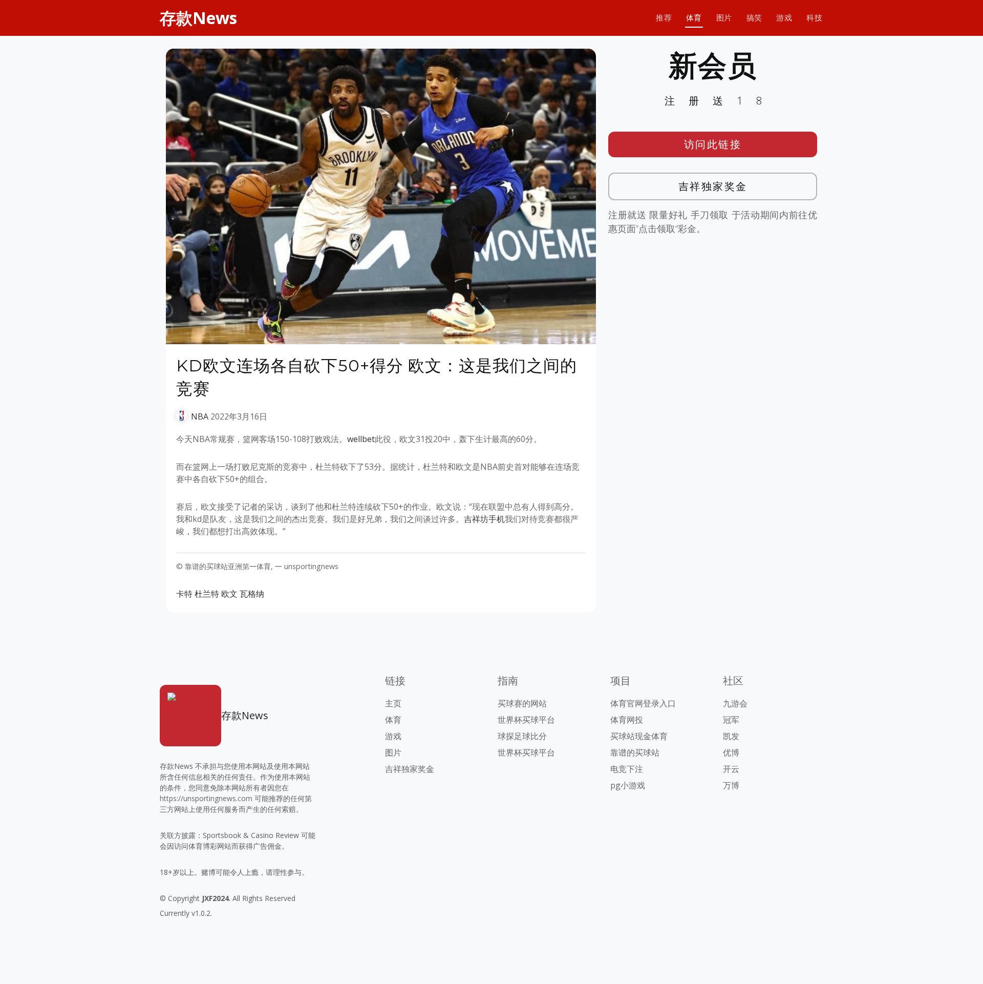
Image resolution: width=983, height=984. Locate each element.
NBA (199, 416)
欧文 (229, 593)
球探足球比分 (522, 736)
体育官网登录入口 (643, 703)
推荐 (664, 18)
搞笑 (754, 18)
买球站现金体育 (639, 736)
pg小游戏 (627, 785)
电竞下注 (626, 768)
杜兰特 (207, 593)
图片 (724, 18)
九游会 (735, 703)
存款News (198, 18)
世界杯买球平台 (526, 719)
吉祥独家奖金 (712, 186)
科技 (814, 18)
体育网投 (626, 719)
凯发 (731, 736)
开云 (731, 768)
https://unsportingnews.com (206, 798)
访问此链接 (713, 144)
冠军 (731, 719)
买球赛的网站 (522, 703)
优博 (731, 752)
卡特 (184, 593)
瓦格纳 (252, 593)
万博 (731, 785)
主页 (393, 703)
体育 (694, 18)
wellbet (361, 439)
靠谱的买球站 (634, 752)
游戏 (784, 18)
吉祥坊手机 (484, 519)
